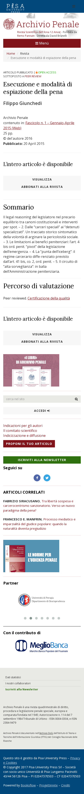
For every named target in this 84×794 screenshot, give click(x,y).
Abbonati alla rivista (42, 187)
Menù (43, 43)
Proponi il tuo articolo (29, 444)
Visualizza (42, 179)
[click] (76, 399)
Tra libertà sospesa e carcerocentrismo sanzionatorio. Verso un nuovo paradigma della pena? (39, 505)
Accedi (40, 411)
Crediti (65, 785)
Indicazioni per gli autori (22, 425)
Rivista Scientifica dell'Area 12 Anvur (39, 32)
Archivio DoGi (46, 733)
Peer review (33, 76)
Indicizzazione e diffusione (24, 435)
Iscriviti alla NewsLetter (42, 460)
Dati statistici (13, 677)
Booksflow (28, 785)
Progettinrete (48, 785)
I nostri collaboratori (18, 683)
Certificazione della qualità (49, 298)
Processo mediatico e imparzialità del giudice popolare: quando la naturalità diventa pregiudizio (39, 524)
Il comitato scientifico (20, 430)
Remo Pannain (26, 36)
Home (10, 53)
